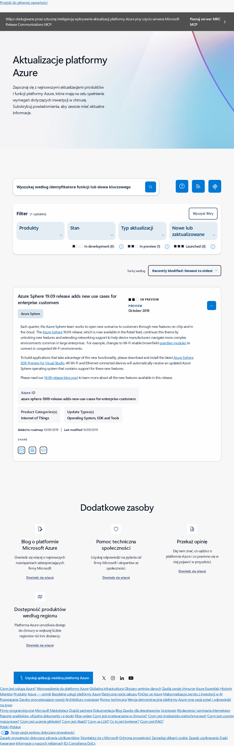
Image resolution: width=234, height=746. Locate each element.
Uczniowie (168, 710)
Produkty (20, 694)
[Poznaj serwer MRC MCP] (214, 186)
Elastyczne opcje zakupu (119, 694)
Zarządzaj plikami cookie (170, 737)
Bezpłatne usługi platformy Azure (76, 694)
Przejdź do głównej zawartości (24, 2)
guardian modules (172, 342)
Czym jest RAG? (151, 721)
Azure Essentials (207, 688)
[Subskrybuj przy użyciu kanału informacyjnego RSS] (198, 186)
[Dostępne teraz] (212, 246)
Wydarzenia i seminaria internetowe (203, 710)
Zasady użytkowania (204, 737)
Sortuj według (136, 271)
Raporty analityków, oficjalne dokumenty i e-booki (37, 715)
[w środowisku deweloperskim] (121, 246)
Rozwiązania (9, 699)
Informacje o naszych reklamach (39, 743)
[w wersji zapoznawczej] (167, 246)
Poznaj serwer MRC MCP (205, 21)
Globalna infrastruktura (106, 688)
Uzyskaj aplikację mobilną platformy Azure (57, 678)
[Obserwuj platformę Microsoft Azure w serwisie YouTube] (131, 678)
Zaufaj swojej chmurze (178, 688)
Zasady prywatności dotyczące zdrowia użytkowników (40, 737)
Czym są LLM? (98, 721)
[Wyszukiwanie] (150, 186)
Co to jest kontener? (124, 721)
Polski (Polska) (10, 726)
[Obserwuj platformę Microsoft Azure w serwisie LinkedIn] (122, 678)
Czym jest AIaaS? (74, 721)
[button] (182, 186)
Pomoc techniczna (113, 699)
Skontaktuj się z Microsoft (99, 737)
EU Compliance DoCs (79, 743)
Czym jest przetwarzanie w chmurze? (120, 715)
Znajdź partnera (80, 710)
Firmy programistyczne (17, 710)
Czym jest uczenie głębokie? (40, 721)
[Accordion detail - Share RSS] (32, 450)
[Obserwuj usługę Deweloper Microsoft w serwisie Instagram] (113, 678)
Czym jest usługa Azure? (18, 688)
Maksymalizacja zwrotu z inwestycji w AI (192, 694)
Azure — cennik (39, 694)
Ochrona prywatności (135, 737)
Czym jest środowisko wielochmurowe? (177, 715)
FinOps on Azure (150, 694)
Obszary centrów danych (143, 688)
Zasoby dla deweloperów (141, 710)
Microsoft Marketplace (51, 710)
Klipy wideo (83, 715)
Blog (118, 710)
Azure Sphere (52, 331)
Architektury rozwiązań (82, 699)
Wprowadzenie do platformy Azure (63, 688)
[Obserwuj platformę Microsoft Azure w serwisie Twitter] (104, 678)
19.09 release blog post (61, 377)
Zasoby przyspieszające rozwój (41, 699)
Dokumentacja (103, 710)
